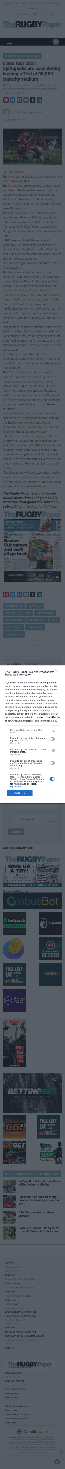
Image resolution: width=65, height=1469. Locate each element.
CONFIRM (20, 793)
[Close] (58, 672)
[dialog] (32, 734)
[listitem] (32, 731)
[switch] (52, 739)
